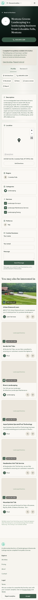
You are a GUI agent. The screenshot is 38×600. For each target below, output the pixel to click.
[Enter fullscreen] (31, 138)
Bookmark (8, 81)
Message (7, 251)
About (3, 569)
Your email (7, 243)
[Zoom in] (31, 130)
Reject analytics (10, 596)
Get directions (9, 75)
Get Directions (19, 163)
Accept (28, 596)
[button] (19, 140)
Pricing (4, 564)
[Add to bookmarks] (33, 316)
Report (7, 86)
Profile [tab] (13, 69)
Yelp (9, 225)
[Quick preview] (27, 316)
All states (4, 560)
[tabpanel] (19, 181)
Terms (4, 584)
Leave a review (29, 81)
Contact (4, 574)
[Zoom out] (31, 133)
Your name (7, 236)
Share (18, 81)
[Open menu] (34, 3)
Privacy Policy (26, 590)
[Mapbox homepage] (8, 154)
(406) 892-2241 (20, 40)
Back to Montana (9, 12)
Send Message (19, 263)
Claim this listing (7, 62)
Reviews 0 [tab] (23, 69)
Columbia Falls (12, 177)
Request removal (18, 62)
